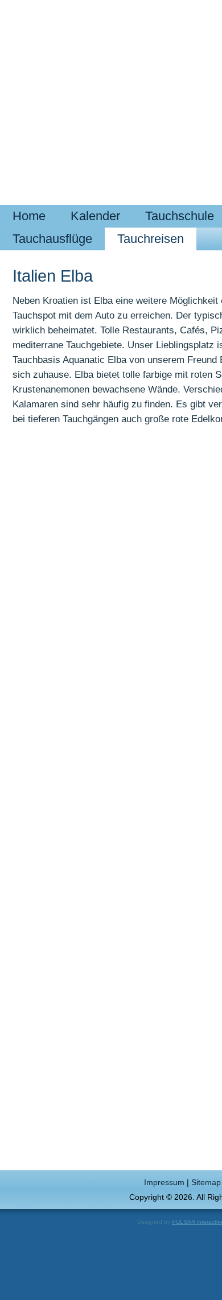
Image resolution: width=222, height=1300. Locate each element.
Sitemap (206, 1182)
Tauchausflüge (52, 239)
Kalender (95, 216)
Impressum (164, 1182)
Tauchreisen (150, 239)
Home (29, 216)
